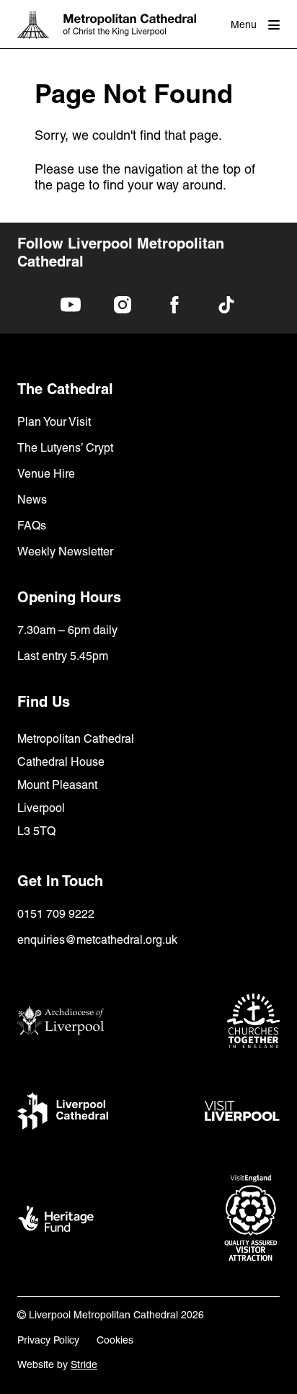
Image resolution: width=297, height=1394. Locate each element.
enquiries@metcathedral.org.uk (97, 940)
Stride (84, 1364)
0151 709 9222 (55, 914)
